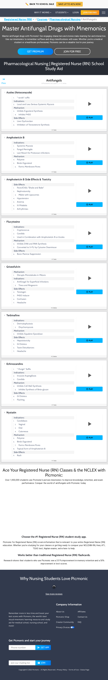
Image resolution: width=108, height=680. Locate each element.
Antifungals (89, 19)
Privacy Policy (62, 670)
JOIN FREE (90, 12)
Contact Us (82, 617)
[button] (54, 510)
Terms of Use (74, 670)
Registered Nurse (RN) (18, 19)
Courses (42, 19)
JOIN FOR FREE (72, 51)
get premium (35, 51)
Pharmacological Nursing (65, 19)
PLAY (91, 117)
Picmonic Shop (62, 617)
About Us (60, 611)
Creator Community (65, 622)
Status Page (84, 670)
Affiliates (82, 611)
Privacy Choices (63, 627)
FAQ (79, 622)
